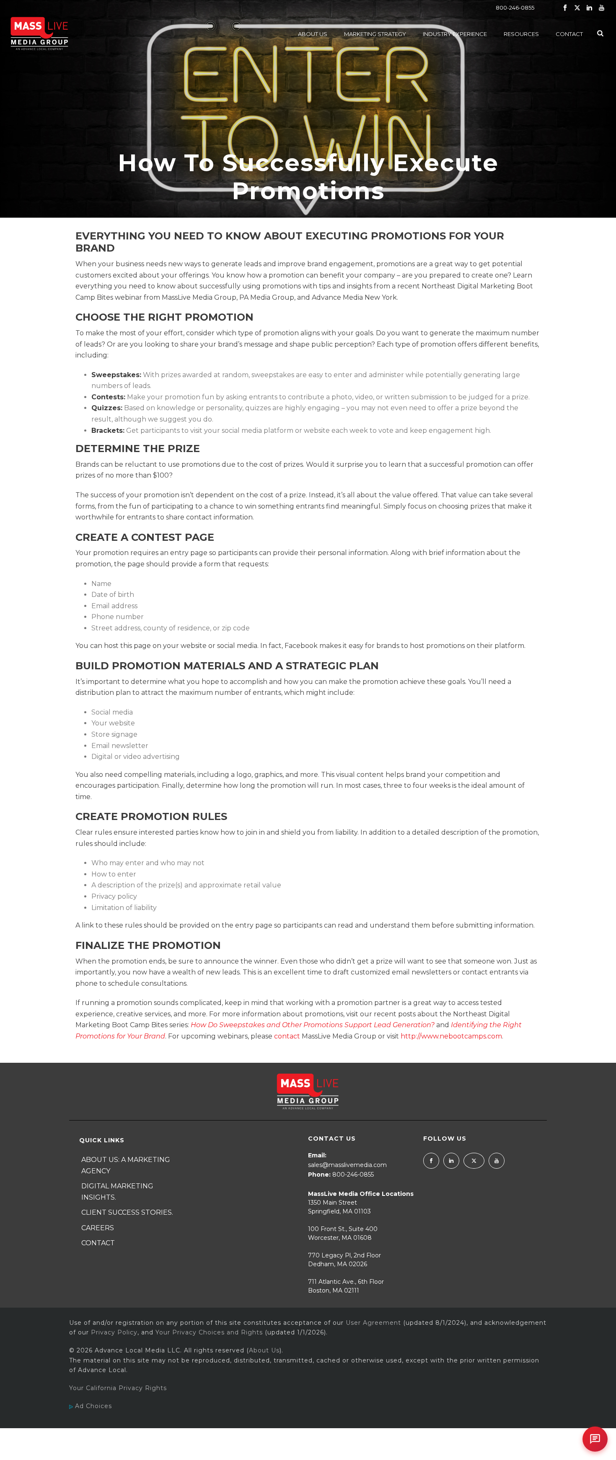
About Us (312, 34)
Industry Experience (455, 34)
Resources (521, 34)
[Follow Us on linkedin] (451, 1161)
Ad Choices (92, 1406)
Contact (569, 34)
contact (287, 1036)
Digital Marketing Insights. (117, 1191)
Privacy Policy (114, 1332)
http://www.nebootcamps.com (451, 1036)
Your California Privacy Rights (118, 1388)
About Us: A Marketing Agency (125, 1165)
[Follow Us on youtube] (497, 1161)
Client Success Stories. (127, 1212)
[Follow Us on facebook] (431, 1161)
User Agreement (373, 1322)
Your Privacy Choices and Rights (209, 1332)
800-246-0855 (515, 7)
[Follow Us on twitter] (473, 1161)
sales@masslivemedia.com (347, 1165)
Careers (97, 1228)
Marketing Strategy (375, 34)
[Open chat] (595, 1439)
